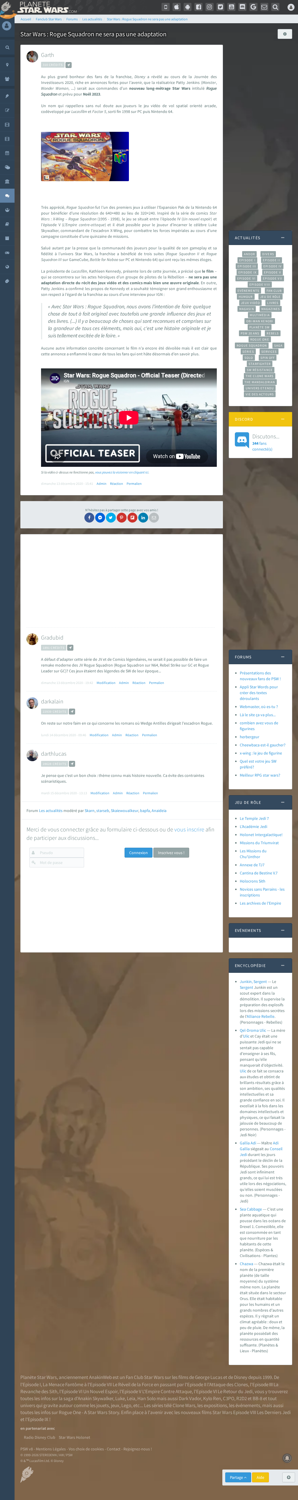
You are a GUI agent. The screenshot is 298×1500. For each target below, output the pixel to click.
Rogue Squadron (252, 345)
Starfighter (260, 364)
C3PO (228, 1398)
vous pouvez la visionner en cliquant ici (121, 472)
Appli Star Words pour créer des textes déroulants (259, 692)
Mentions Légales (51, 1449)
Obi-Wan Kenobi (259, 321)
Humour (246, 297)
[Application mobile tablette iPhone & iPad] (176, 7)
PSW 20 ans (250, 333)
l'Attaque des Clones (227, 1384)
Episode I (247, 260)
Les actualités (51, 810)
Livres (273, 303)
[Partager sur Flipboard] (132, 518)
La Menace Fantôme (63, 1384)
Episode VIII (259, 284)
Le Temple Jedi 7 (254, 818)
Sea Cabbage (251, 1209)
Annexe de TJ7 (252, 864)
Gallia (245, 1148)
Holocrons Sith (252, 881)
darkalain (52, 701)
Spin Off (267, 358)
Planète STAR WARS (46, 7)
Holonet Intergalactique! (261, 834)
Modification (106, 682)
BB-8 (257, 1398)
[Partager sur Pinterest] (122, 518)
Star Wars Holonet (74, 1437)
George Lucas (208, 1377)
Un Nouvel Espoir (100, 1391)
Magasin (246, 309)
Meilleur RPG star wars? (260, 775)
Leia (131, 1398)
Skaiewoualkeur (124, 810)
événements (247, 1405)
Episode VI (246, 278)
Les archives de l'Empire (260, 903)
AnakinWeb (100, 1377)
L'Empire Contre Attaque (167, 1391)
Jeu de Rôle (270, 297)
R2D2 (241, 1398)
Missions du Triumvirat (259, 842)
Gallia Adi (248, 1143)
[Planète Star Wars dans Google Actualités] (253, 7)
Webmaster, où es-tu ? (259, 706)
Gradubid (52, 637)
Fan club (274, 291)
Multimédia (260, 315)
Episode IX (247, 272)
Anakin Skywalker (95, 1398)
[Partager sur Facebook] (89, 518)
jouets (102, 1405)
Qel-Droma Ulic (253, 1030)
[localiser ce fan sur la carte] (68, 65)
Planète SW (259, 327)
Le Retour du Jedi (235, 1391)
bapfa (145, 810)
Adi (276, 1143)
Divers (268, 254)
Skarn (90, 810)
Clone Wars (184, 1405)
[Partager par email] (154, 518)
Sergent (246, 987)
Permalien (134, 483)
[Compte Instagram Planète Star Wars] (209, 7)
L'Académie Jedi (253, 826)
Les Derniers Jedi (274, 1412)
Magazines (270, 309)
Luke (120, 1398)
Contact (113, 1449)
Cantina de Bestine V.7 (259, 873)
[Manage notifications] (287, 1458)
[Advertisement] (120, 581)
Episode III (246, 266)
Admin (102, 483)
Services (269, 352)
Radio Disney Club (39, 1437)
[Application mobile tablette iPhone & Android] (165, 7)
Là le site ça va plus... (258, 714)
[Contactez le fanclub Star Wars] (264, 7)
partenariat (36, 1428)
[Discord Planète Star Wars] (242, 7)
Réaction (116, 483)
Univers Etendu (260, 388)
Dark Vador (190, 1398)
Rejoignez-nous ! (137, 1449)
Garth (47, 54)
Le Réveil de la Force (133, 1384)
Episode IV (272, 266)
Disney (240, 1377)
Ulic (246, 1036)
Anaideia (159, 810)
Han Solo (146, 1398)
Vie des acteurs (260, 394)
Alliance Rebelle (260, 1016)
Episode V (272, 272)
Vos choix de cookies (86, 1449)
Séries (248, 352)
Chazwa (246, 1263)
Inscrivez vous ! (171, 852)
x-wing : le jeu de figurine (261, 753)
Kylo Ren (212, 1398)
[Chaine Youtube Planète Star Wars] (231, 7)
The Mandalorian (259, 382)
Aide (260, 1477)
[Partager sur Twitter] (111, 518)
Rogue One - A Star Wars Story (89, 1412)
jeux (115, 1405)
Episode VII (272, 278)
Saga (278, 345)
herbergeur (249, 736)
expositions (215, 1405)
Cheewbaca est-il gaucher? (262, 745)
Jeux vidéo (250, 303)
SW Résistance (260, 370)
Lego (126, 1405)
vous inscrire (189, 829)
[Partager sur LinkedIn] (143, 518)
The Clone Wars (260, 376)
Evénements (248, 291)
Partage (237, 1477)
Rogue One (259, 339)
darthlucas (53, 753)
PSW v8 (26, 1449)
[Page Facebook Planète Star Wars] (198, 7)
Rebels (273, 333)
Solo (248, 358)
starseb (102, 810)
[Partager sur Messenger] (100, 518)
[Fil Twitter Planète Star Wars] (220, 7)
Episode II (271, 260)
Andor (249, 254)
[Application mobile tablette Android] (187, 7)
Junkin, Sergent (253, 981)
